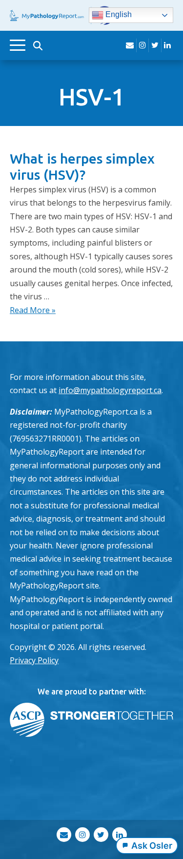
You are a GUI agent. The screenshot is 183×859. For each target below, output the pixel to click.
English (117, 15)
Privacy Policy (34, 660)
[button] (37, 45)
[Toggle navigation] (17, 45)
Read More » (33, 310)
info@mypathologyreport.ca (110, 390)
